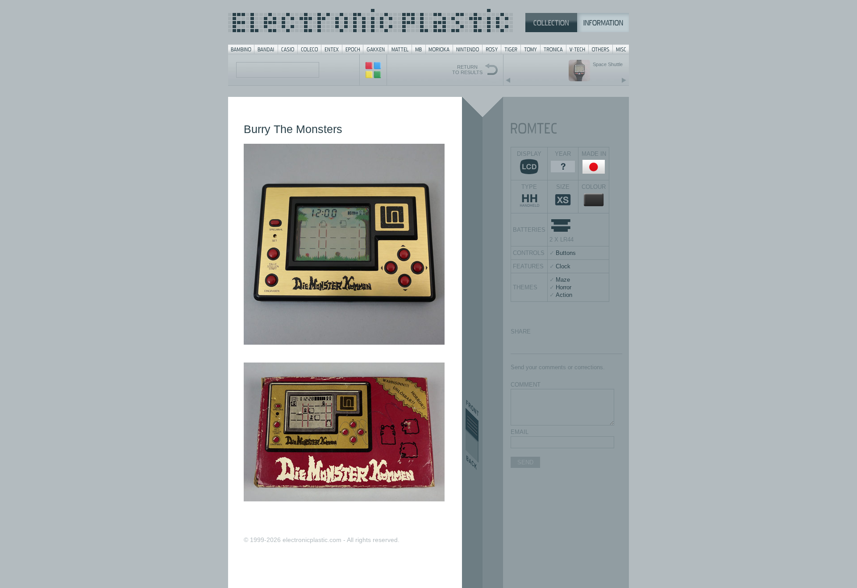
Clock (563, 266)
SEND (525, 462)
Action (564, 295)
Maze (563, 279)
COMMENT (526, 384)
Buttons (566, 253)
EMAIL (519, 432)
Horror (563, 287)
